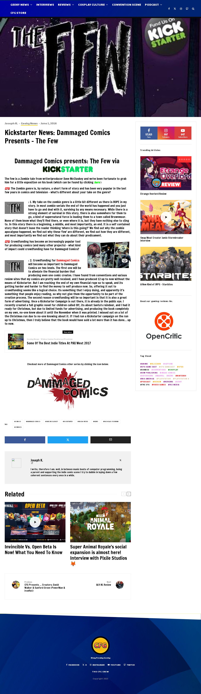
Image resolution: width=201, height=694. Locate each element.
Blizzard (156, 364)
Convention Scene (126, 4)
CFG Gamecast (168, 367)
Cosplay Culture (91, 4)
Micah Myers (83, 422)
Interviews (45, 4)
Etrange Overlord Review (153, 193)
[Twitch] (187, 9)
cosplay (174, 370)
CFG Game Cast (149, 367)
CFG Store (18, 13)
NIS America (148, 379)
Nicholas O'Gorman (111, 422)
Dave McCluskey (52, 422)
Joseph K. (11, 123)
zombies (19, 427)
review (157, 382)
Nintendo (181, 376)
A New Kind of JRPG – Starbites (156, 284)
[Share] (25, 439)
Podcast (152, 4)
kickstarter (68, 422)
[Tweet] (68, 439)
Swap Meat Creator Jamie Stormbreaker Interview (161, 239)
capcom (169, 364)
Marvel (160, 376)
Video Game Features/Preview (56, 339)
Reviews (64, 4)
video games (159, 385)
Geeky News (20, 4)
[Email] (110, 439)
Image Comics (168, 373)
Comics (18, 422)
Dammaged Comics (68, 260)
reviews (169, 382)
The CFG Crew (100, 671)
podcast (146, 382)
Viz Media (174, 385)
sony (179, 382)
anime (145, 364)
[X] (175, 9)
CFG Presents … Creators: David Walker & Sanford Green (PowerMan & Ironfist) (44, 586)
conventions (159, 370)
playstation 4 (182, 379)
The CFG (146, 385)
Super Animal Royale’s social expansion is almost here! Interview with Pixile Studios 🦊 (98, 555)
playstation (164, 379)
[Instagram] (181, 9)
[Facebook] (169, 9)
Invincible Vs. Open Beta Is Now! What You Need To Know (33, 549)
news (96, 422)
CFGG (181, 367)
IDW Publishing (150, 373)
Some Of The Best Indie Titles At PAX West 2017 (59, 343)
